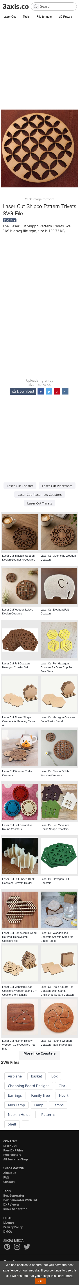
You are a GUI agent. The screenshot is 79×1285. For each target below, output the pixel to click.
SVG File (9, 220)
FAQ (6, 1177)
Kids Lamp (16, 1105)
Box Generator (13, 1196)
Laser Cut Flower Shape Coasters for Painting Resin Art (18, 721)
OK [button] (40, 1281)
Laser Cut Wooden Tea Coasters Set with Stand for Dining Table (57, 937)
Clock (63, 1085)
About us (9, 1173)
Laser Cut (10, 16)
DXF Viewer (11, 1204)
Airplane (15, 1076)
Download (25, 391)
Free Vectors (12, 1155)
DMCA (7, 1232)
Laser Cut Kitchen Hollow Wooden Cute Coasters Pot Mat (18, 1044)
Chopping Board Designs (28, 1085)
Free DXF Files (13, 1150)
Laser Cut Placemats (57, 486)
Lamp (38, 1105)
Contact (9, 1182)
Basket (36, 1076)
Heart (63, 1095)
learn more (65, 1275)
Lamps (58, 1105)
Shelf (12, 1124)
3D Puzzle (65, 16)
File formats (44, 16)
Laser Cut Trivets (39, 503)
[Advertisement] (39, 61)
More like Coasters (39, 1053)
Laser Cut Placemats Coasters (40, 494)
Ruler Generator (15, 1209)
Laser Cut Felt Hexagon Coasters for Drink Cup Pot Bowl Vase (56, 667)
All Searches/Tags (15, 1159)
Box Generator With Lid (20, 1200)
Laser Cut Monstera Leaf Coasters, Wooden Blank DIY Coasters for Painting (19, 990)
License (8, 1223)
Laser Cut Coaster (20, 486)
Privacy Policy (13, 1227)
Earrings (15, 1095)
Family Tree (40, 1095)
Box (54, 1076)
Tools (26, 16)
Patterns (48, 1114)
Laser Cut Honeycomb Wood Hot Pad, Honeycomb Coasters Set (19, 937)
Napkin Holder (20, 1114)
